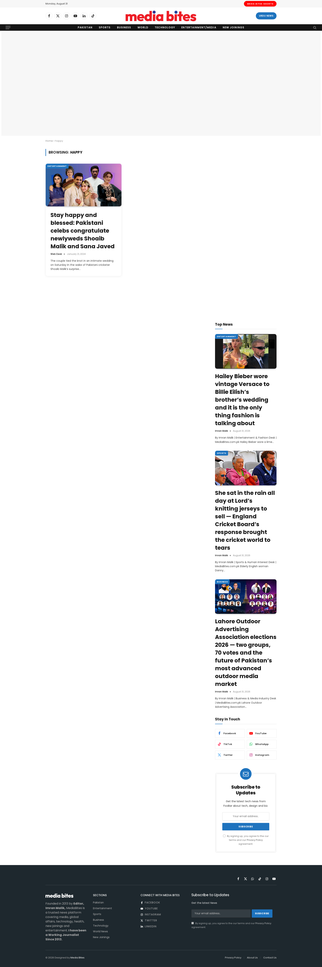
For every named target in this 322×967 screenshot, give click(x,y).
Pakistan (85, 27)
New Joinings (233, 27)
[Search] (314, 27)
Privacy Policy (255, 840)
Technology (165, 27)
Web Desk (56, 254)
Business (124, 27)
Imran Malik (221, 430)
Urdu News (266, 15)
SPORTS (221, 453)
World (143, 27)
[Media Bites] (161, 16)
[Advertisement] (161, 60)
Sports (105, 27)
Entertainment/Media (198, 27)
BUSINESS (222, 581)
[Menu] (8, 27)
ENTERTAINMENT (57, 166)
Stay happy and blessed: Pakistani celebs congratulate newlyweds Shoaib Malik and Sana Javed (82, 230)
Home (49, 141)
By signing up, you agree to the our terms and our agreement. (247, 840)
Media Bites (77, 957)
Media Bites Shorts (260, 3)
